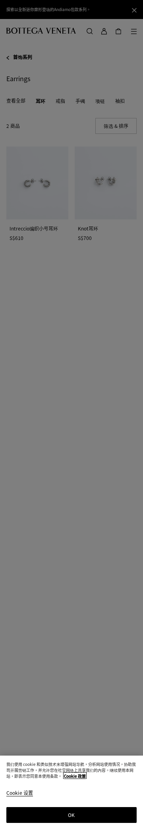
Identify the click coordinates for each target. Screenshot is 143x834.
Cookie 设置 (19, 793)
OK (71, 814)
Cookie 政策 (75, 776)
